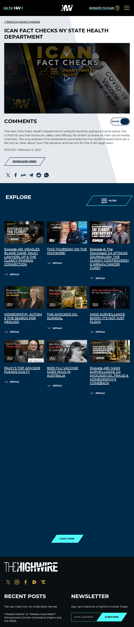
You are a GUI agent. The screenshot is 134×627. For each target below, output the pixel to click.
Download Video (24, 161)
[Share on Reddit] (39, 175)
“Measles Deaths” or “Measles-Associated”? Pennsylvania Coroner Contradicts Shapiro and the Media (32, 617)
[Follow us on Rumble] (34, 582)
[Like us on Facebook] (26, 582)
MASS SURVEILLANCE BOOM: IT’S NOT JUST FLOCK (107, 318)
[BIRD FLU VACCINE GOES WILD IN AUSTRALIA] (67, 351)
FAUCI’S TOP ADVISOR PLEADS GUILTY (22, 370)
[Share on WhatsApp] (46, 175)
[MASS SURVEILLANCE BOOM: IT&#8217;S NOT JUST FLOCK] (110, 297)
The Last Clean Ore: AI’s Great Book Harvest (30, 607)
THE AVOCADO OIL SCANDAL (62, 316)
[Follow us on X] (8, 582)
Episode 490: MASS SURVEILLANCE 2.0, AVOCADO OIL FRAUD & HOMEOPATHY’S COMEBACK (109, 376)
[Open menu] (127, 8)
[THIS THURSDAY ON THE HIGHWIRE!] (67, 232)
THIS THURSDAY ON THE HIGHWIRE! (67, 251)
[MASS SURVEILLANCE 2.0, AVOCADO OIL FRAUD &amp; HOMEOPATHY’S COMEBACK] (110, 351)
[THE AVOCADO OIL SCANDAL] (67, 297)
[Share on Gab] (23, 175)
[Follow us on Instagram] (17, 582)
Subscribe (112, 617)
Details (14, 274)
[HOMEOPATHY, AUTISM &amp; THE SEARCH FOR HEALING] (24, 297)
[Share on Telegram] (31, 175)
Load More (67, 539)
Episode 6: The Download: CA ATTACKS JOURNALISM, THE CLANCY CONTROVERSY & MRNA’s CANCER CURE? (109, 259)
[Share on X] (8, 175)
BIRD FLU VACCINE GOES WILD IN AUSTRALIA (62, 372)
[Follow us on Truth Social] (43, 582)
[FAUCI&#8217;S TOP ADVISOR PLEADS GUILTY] (24, 351)
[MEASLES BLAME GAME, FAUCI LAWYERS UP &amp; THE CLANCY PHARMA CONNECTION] (24, 232)
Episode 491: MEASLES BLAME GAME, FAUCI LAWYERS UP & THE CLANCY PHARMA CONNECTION (22, 257)
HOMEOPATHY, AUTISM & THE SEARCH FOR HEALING (23, 318)
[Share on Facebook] (16, 175)
